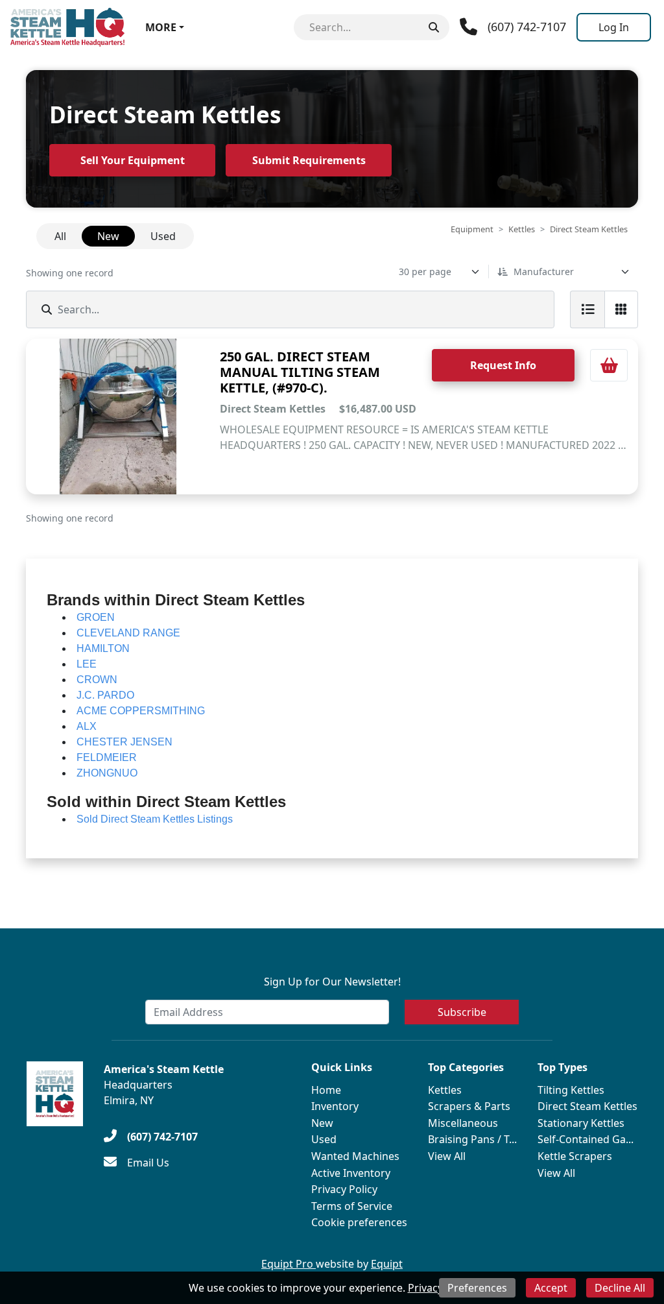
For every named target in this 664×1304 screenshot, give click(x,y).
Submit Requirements (309, 160)
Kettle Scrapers (575, 1156)
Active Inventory (350, 1173)
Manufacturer (544, 271)
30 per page (425, 271)
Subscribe (462, 1012)
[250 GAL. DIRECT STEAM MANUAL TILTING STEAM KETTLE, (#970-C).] (117, 416)
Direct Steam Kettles (587, 1106)
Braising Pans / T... (472, 1139)
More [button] (160, 27)
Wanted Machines (355, 1156)
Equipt (387, 1264)
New (322, 1123)
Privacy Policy (344, 1189)
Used (324, 1139)
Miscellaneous (463, 1123)
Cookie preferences (359, 1222)
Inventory (335, 1106)
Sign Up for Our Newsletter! (332, 981)
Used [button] (163, 236)
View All (447, 1156)
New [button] (108, 236)
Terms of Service (351, 1206)
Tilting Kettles (571, 1090)
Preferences (477, 1288)
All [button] (60, 236)
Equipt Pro (288, 1264)
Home (326, 1090)
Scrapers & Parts (469, 1106)
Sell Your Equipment (132, 160)
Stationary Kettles (581, 1123)
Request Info (503, 365)
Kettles (521, 229)
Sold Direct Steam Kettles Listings (155, 819)
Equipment (472, 229)
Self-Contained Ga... (586, 1139)
